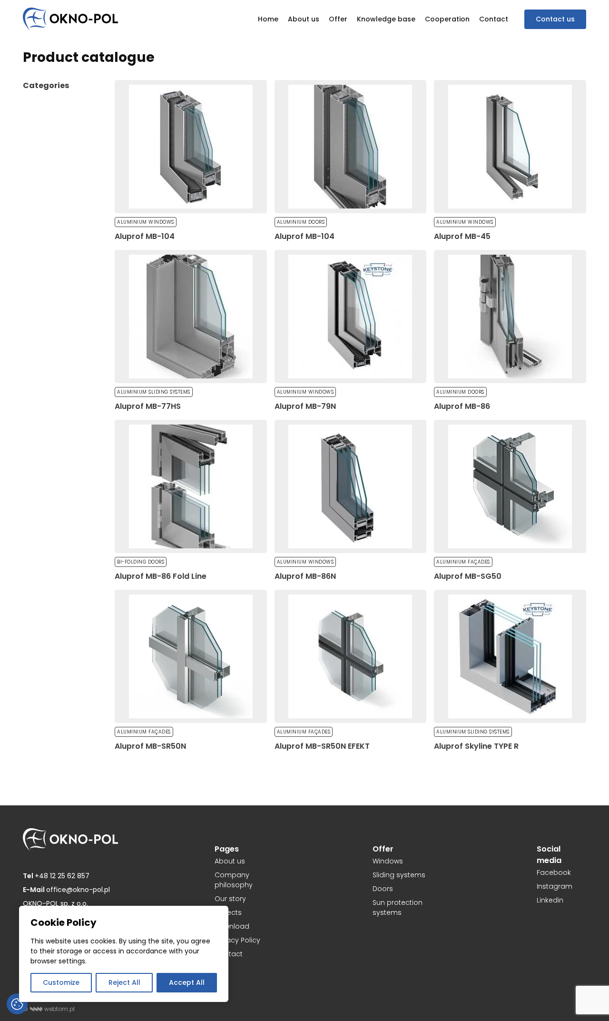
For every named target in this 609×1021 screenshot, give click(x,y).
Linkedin (550, 900)
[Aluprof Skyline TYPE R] (510, 656)
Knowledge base (386, 19)
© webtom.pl (49, 1009)
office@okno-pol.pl (66, 889)
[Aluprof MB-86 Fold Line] (191, 486)
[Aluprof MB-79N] (351, 316)
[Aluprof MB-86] (510, 316)
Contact (493, 19)
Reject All (124, 982)
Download (232, 926)
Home (268, 19)
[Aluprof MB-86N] (351, 486)
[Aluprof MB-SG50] (510, 486)
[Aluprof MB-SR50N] (191, 656)
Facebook (554, 872)
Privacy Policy (237, 940)
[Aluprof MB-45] (510, 146)
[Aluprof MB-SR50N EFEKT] (351, 656)
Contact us (555, 19)
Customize (61, 982)
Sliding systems (399, 875)
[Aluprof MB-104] (191, 146)
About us (303, 19)
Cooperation (447, 19)
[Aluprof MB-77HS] (191, 316)
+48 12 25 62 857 (56, 876)
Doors (383, 888)
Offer (338, 19)
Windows (388, 861)
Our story (230, 898)
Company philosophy (234, 880)
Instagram (554, 886)
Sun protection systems (397, 907)
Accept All (187, 982)
